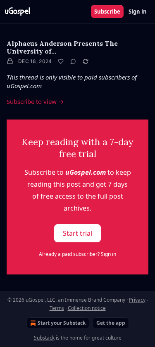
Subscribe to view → (35, 101)
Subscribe (107, 11)
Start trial (77, 233)
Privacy (137, 299)
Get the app (110, 322)
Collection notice (87, 308)
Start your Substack (62, 322)
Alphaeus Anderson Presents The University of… (62, 47)
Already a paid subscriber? (77, 254)
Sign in (138, 11)
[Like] (60, 61)
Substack (44, 337)
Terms (57, 308)
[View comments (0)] (73, 61)
